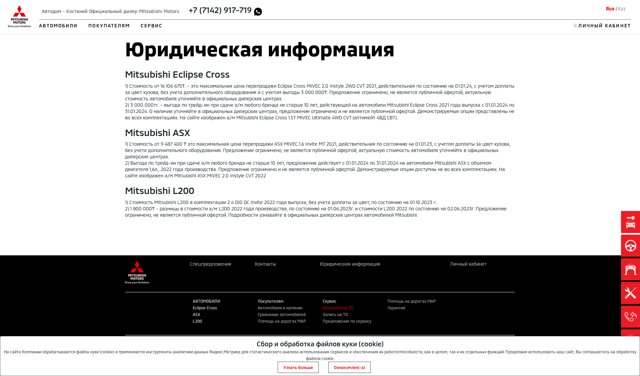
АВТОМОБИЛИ (58, 25)
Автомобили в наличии (280, 307)
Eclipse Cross (205, 307)
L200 (197, 321)
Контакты (265, 264)
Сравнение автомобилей (282, 314)
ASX (196, 314)
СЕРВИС (151, 25)
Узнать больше (298, 367)
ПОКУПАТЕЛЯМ (109, 25)
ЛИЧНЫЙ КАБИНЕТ (604, 25)
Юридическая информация (350, 264)
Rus (610, 8)
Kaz (622, 8)
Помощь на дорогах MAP (282, 321)
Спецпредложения (210, 264)
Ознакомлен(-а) (349, 367)
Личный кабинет (468, 264)
